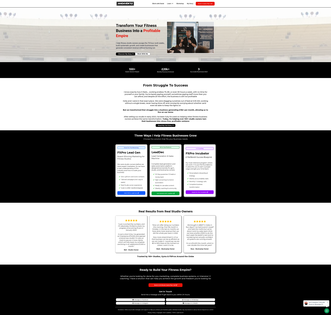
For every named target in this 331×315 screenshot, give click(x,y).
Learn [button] (169, 3)
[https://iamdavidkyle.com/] (125, 3)
